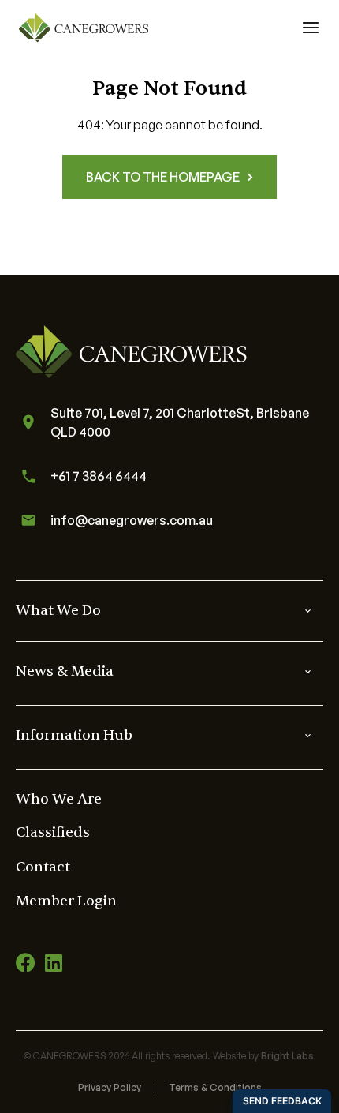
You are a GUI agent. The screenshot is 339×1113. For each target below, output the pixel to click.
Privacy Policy (109, 1087)
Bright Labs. (288, 1056)
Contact (43, 867)
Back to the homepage (163, 177)
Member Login (66, 901)
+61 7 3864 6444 (98, 476)
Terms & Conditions (215, 1087)
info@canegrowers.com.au (131, 520)
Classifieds (53, 832)
